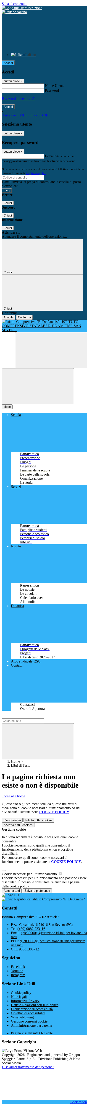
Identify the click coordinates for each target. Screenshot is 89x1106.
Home (15, 761)
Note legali (19, 997)
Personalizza (12, 820)
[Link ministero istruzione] (22, 8)
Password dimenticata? (18, 99)
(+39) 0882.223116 (31, 929)
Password (52, 90)
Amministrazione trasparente (31, 1025)
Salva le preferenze (37, 890)
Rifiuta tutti (38, 820)
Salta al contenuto (14, 4)
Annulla (8, 317)
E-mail (50, 156)
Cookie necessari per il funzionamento (30, 874)
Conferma (24, 317)
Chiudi (8, 203)
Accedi (8, 63)
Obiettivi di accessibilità (28, 1013)
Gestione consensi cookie (29, 1021)
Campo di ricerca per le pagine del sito (29, 716)
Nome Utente (54, 86)
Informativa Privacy (25, 1001)
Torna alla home (13, 796)
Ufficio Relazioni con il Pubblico (34, 1005)
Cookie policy (21, 993)
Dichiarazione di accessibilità (32, 1009)
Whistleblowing (22, 1017)
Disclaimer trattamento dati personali (28, 1067)
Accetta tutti (18, 825)
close (7, 406)
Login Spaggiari (36, 173)
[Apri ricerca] (51, 350)
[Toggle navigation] (38, 386)
